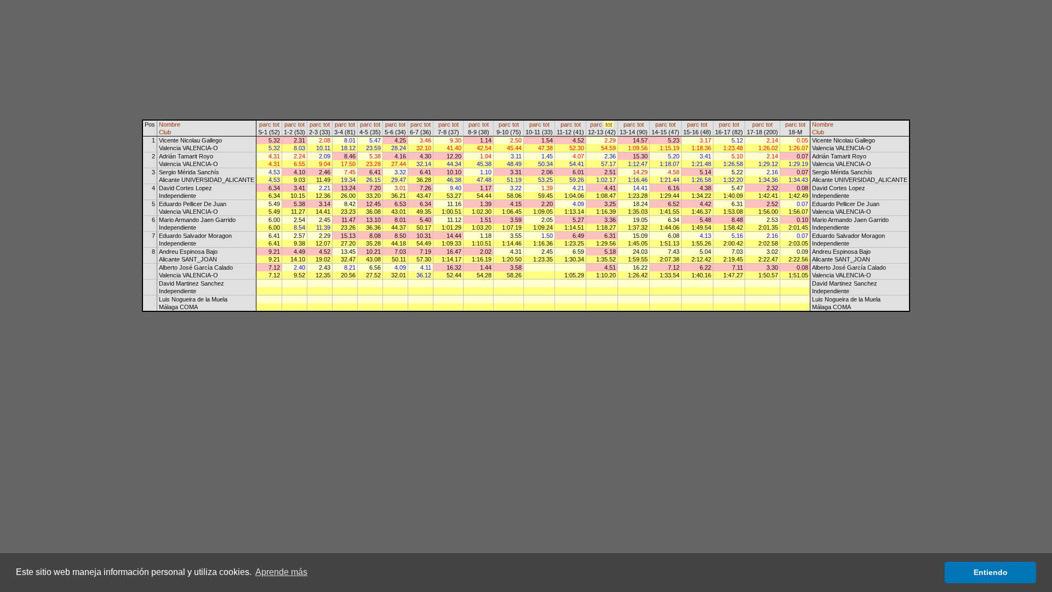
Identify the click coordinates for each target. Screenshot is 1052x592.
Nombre (169, 124)
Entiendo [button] (991, 572)
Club (165, 132)
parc (265, 124)
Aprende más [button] (281, 572)
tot (276, 124)
